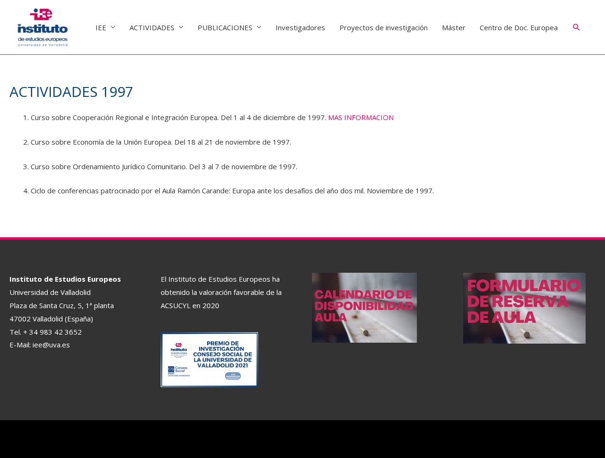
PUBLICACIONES (225, 27)
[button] (576, 27)
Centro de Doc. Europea (519, 27)
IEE (100, 27)
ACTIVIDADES (152, 27)
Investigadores (300, 27)
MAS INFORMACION (361, 117)
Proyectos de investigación (383, 27)
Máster (454, 27)
